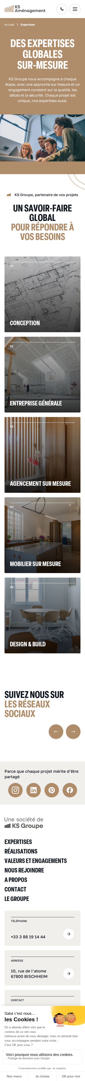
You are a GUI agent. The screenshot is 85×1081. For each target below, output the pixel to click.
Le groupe (17, 898)
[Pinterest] (51, 790)
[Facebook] (70, 790)
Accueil (9, 24)
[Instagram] (15, 790)
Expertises (18, 841)
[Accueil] (24, 822)
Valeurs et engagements (36, 860)
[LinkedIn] (33, 790)
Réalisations (21, 851)
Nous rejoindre (24, 870)
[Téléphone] (61, 9)
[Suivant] (73, 731)
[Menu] (75, 9)
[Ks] (25, 9)
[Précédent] (56, 731)
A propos (16, 879)
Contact (15, 889)
